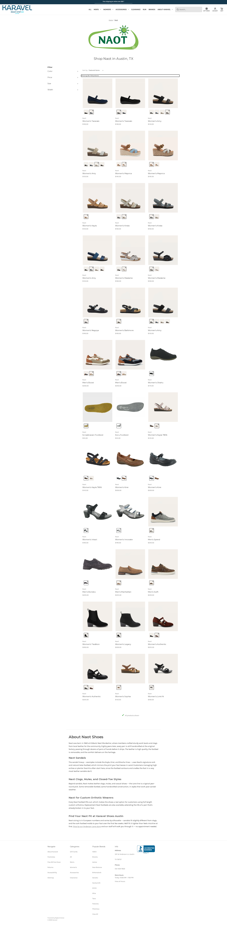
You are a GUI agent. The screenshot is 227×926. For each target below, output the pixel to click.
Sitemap (51, 878)
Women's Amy (154, 121)
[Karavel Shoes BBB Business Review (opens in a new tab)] (146, 849)
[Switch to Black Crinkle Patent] (151, 687)
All (90, 9)
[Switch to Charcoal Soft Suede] (118, 321)
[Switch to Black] (151, 373)
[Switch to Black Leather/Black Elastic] (151, 112)
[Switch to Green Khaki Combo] (91, 373)
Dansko (95, 878)
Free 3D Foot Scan (54, 862)
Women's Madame (124, 278)
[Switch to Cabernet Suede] (157, 635)
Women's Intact (89, 539)
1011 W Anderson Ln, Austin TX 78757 (124, 856)
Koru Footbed (121, 435)
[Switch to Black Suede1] (86, 635)
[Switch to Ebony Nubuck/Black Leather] (86, 321)
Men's (96, 9)
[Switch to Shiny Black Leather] (118, 269)
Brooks (95, 857)
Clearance (135, 9)
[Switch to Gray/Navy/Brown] (151, 530)
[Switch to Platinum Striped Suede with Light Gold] (124, 216)
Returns (50, 867)
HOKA (94, 852)
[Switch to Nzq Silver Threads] (118, 530)
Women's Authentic (157, 644)
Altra (94, 893)
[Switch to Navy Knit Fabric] (91, 112)
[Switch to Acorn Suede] (118, 582)
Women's (107, 9)
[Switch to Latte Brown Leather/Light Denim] (124, 164)
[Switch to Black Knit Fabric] (86, 112)
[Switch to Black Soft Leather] (151, 635)
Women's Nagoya (90, 330)
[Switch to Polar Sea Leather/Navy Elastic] (157, 112)
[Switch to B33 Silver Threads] (157, 426)
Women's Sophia (123, 696)
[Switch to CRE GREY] (118, 426)
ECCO (94, 888)
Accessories (121, 9)
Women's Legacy (123, 644)
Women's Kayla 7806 (157, 435)
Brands (152, 9)
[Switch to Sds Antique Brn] (124, 478)
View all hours (120, 881)
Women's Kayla (89, 226)
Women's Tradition (91, 644)
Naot (84, 118)
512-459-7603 (120, 869)
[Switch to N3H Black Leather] (118, 478)
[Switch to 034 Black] (151, 426)
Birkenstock (96, 873)
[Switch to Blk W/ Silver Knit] (118, 635)
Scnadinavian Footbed (92, 435)
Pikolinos (95, 909)
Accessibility (52, 873)
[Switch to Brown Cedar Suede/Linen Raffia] (118, 164)
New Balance (97, 867)
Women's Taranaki (90, 121)
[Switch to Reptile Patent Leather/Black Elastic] (167, 112)
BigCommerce (59, 918)
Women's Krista (122, 226)
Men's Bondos (89, 592)
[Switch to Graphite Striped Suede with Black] (118, 216)
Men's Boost (88, 382)
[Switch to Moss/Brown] (151, 582)
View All (95, 914)
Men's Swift (153, 592)
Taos (94, 899)
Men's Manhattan (123, 592)
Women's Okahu (155, 382)
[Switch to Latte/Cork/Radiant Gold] (118, 687)
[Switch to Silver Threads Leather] (124, 269)
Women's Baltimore (124, 330)
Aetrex (94, 862)
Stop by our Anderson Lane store (87, 826)
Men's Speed (154, 539)
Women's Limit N (156, 696)
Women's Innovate (124, 539)
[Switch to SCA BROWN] (86, 426)
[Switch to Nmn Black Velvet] (86, 530)
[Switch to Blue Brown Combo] (86, 373)
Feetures (95, 904)
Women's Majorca (123, 173)
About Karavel (164, 9)
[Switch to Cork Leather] (86, 216)
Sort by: (85, 70)
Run (144, 9)
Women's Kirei (121, 487)
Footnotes (51, 857)
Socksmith (96, 883)
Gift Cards (73, 852)
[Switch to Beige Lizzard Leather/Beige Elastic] (162, 112)
